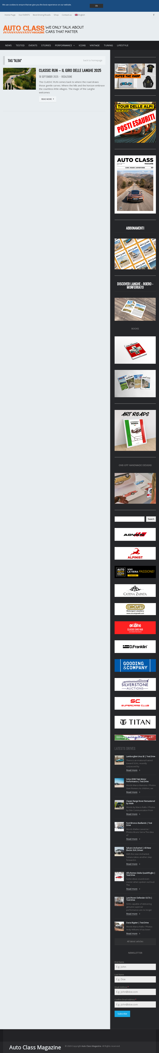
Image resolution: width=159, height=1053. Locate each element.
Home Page (10, 14)
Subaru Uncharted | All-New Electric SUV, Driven (138, 849)
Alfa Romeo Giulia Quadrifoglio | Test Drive (140, 874)
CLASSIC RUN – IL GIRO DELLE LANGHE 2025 (70, 70)
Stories (46, 45)
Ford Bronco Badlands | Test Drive (139, 824)
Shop (56, 14)
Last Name (119, 974)
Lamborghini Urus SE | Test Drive (140, 756)
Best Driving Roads (42, 14)
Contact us (67, 14)
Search (151, 519)
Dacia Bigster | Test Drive (137, 922)
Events (33, 45)
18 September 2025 (48, 76)
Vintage (95, 45)
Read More (46, 99)
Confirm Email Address (125, 999)
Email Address (122, 987)
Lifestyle (122, 45)
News (8, 45)
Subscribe (122, 1013)
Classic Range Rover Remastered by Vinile (140, 802)
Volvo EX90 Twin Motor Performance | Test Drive (137, 780)
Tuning (108, 45)
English (81, 14)
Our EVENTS (24, 14)
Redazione (66, 76)
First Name (119, 962)
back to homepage (92, 60)
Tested (20, 45)
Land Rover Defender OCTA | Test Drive (139, 898)
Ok (96, 5)
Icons (82, 45)
